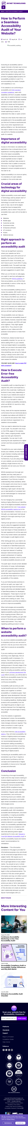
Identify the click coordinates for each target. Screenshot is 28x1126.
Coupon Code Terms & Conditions (13, 1106)
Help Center (6, 1042)
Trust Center (17, 1104)
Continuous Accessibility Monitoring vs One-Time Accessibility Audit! (10, 939)
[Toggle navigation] (3, 7)
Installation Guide (8, 1039)
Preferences (8, 1123)
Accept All (20, 1123)
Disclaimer (10, 1104)
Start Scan (22, 1018)
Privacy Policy (18, 1102)
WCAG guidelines (17, 278)
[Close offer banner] (26, 446)
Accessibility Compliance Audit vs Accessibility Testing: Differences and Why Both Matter (13, 967)
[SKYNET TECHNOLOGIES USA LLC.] (13, 3)
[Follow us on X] (6, 1050)
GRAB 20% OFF (26, 453)
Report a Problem (8, 1037)
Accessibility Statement (10, 1108)
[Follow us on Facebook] (4, 1050)
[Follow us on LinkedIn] (9, 1050)
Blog (2, 11)
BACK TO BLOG (6, 898)
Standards (6, 1030)
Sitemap (19, 1108)
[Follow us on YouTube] (12, 1050)
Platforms (6, 1026)
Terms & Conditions (9, 1102)
